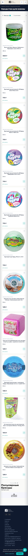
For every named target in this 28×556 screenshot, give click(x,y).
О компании (8, 519)
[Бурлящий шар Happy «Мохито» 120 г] (14, 241)
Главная (3, 6)
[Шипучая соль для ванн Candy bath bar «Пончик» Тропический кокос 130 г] (14, 283)
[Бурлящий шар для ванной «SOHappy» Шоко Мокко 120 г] (14, 74)
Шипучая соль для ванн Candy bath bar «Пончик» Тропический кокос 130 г (14, 299)
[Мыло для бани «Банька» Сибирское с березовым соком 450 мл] (14, 32)
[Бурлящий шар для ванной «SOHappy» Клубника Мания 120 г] (14, 199)
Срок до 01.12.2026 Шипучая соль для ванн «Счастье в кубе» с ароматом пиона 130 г (14, 341)
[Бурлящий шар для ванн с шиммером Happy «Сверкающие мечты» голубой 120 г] (14, 367)
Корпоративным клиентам (11, 531)
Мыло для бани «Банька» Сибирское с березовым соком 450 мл (14, 48)
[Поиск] (25, 2)
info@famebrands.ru (10, 543)
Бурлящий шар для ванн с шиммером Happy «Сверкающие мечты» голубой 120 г (14, 383)
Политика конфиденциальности (13, 536)
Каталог (8, 6)
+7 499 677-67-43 (10, 542)
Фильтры (7, 15)
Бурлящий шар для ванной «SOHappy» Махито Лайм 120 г (14, 132)
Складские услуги (9, 533)
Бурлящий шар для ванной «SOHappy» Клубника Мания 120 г (14, 215)
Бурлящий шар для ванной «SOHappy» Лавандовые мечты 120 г (14, 173)
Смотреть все (5, 490)
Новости (7, 521)
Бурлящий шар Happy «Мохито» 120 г (14, 256)
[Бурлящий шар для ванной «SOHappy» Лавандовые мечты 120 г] (14, 157)
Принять (20, 553)
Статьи (6, 523)
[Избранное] (21, 2)
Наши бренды (8, 528)
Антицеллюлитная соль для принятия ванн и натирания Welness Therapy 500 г (14, 425)
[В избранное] (24, 21)
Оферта (7, 535)
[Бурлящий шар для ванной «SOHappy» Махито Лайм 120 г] (14, 115)
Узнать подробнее (9, 553)
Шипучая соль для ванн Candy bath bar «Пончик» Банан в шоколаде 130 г (14, 467)
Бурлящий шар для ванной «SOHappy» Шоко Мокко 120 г (14, 90)
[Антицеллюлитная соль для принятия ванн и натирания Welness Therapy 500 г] (14, 409)
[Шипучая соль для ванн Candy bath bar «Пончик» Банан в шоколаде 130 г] (14, 451)
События (7, 524)
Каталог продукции (9, 529)
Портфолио (8, 526)
